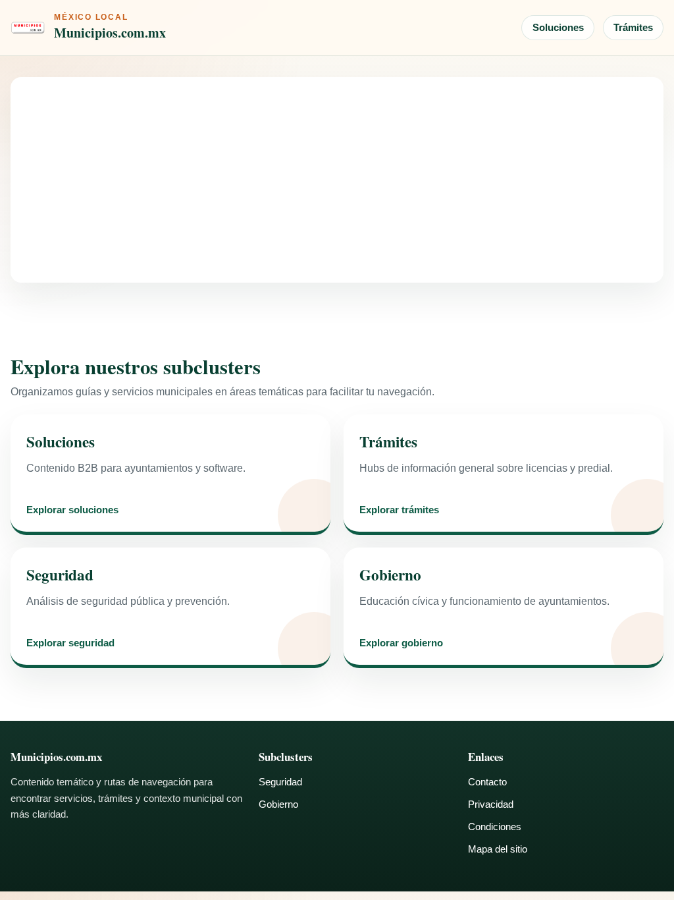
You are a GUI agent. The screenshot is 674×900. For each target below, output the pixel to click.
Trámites (633, 27)
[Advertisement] (337, 180)
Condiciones (494, 826)
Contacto (487, 781)
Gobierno (278, 804)
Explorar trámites (399, 510)
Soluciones (558, 27)
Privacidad (490, 804)
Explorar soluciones (72, 510)
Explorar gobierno (401, 643)
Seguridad (280, 781)
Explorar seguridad (70, 643)
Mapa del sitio (497, 849)
